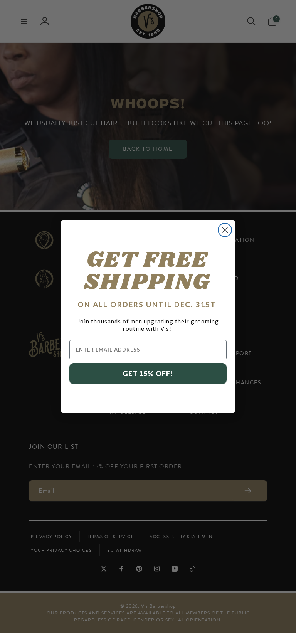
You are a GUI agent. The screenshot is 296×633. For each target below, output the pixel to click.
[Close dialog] (225, 230)
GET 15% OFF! (148, 373)
